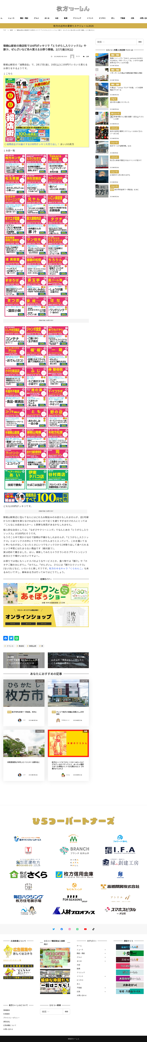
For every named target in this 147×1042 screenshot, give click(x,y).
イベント (90, 18)
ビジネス (102, 18)
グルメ (36, 18)
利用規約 (6, 1014)
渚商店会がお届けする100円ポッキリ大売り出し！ (33, 144)
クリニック (77, 18)
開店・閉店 (24, 18)
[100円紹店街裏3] (36, 496)
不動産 (122, 18)
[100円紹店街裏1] (36, 234)
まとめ (47, 18)
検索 (140, 42)
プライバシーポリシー (11, 1018)
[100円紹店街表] (27, 109)
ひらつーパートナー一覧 (12, 960)
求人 (113, 18)
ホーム (79, 945)
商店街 (21, 646)
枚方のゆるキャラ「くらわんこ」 (66, 568)
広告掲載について (9, 1025)
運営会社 (6, 1021)
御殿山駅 (32, 646)
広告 (132, 18)
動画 (65, 18)
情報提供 (6, 1010)
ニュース (11, 18)
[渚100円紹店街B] (36, 406)
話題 (87, 56)
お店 (56, 18)
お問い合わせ (82, 995)
